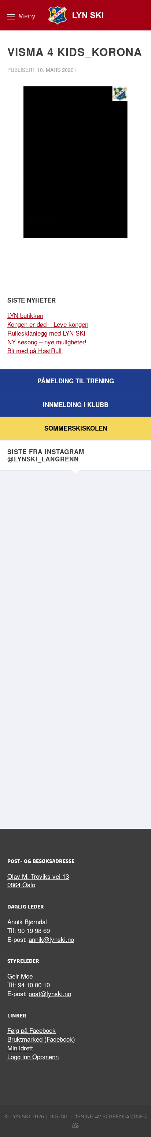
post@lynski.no (50, 993)
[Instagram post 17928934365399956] (75, 528)
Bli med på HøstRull (34, 350)
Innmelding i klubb (75, 404)
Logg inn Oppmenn (33, 1056)
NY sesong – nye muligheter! (46, 341)
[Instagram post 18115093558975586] (75, 768)
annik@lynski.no (51, 939)
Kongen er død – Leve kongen (47, 324)
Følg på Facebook (31, 1030)
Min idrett (20, 1047)
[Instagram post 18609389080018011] (75, 688)
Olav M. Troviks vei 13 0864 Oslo (38, 880)
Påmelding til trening (75, 380)
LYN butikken (25, 315)
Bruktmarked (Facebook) (41, 1038)
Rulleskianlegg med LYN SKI (46, 332)
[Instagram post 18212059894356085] (75, 608)
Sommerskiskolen (75, 428)
